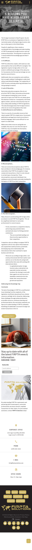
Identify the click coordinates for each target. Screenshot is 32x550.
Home (13, 25)
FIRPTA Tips (7, 496)
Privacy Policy (24, 515)
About (26, 496)
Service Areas (18, 496)
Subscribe (5, 365)
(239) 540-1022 (16, 449)
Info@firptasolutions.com (16, 463)
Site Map (24, 517)
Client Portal (20, 501)
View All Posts (9, 316)
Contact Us (11, 501)
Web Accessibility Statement (12, 517)
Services (14, 492)
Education (22, 492)
